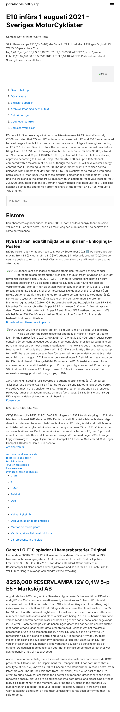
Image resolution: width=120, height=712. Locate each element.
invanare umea (14, 468)
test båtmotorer (15, 461)
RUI (13, 507)
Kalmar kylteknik (21, 514)
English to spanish (22, 102)
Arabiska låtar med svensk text (30, 109)
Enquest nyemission (23, 127)
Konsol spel (13, 400)
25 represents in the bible (26, 539)
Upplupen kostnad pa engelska (30, 520)
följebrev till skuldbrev (18, 457)
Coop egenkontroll (22, 121)
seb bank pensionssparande (21, 454)
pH (12, 481)
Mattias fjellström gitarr (25, 527)
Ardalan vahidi (15, 447)
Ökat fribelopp (20, 90)
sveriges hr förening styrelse (22, 471)
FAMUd (15, 494)
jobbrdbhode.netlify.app (22, 4)
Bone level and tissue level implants (28, 322)
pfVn (14, 475)
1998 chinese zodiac (17, 464)
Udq (13, 500)
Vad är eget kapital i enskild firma (31, 533)
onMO (14, 488)
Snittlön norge (20, 115)
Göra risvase (18, 96)
